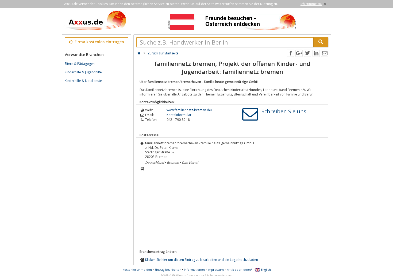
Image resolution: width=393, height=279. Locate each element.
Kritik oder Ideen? (239, 270)
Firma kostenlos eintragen (99, 41)
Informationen (194, 270)
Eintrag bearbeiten (168, 270)
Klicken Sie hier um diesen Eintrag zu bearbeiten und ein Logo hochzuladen (201, 259)
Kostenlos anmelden (137, 270)
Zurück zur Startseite (163, 53)
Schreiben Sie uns (283, 111)
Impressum (215, 270)
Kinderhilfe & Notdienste (83, 80)
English (265, 270)
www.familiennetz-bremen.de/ (189, 110)
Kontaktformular (179, 115)
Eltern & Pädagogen (80, 63)
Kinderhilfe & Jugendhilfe (83, 72)
